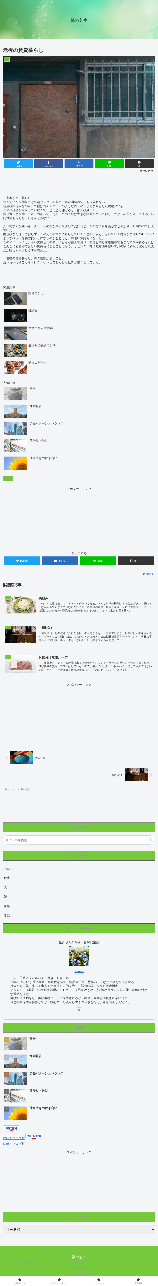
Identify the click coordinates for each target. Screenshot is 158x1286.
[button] (151, 840)
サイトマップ (130, 1263)
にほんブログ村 (14, 1138)
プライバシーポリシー (79, 1263)
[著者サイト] (79, 1009)
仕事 (7, 877)
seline (79, 972)
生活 (9, 478)
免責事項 (79, 1268)
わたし (8, 868)
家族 (7, 906)
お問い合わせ (28, 1263)
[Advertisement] (79, 184)
